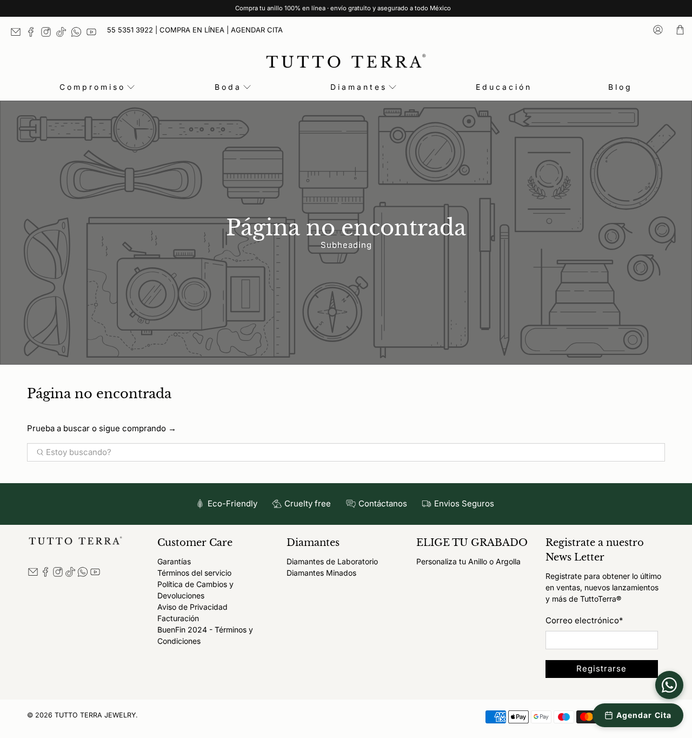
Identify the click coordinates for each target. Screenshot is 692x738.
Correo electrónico (584, 620)
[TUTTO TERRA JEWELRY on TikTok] (63, 34)
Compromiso (92, 86)
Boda (228, 86)
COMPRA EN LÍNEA (191, 29)
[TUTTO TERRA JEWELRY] (346, 60)
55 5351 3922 (130, 29)
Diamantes (358, 86)
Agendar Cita (643, 715)
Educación (504, 86)
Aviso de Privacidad (192, 606)
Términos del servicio (194, 572)
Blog (620, 86)
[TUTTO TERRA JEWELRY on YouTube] (94, 34)
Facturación (178, 618)
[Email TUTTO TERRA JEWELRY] (18, 34)
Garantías (174, 561)
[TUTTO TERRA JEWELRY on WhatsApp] (78, 34)
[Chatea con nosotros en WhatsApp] (669, 685)
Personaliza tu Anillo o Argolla (468, 561)
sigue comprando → (137, 428)
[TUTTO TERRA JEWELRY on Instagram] (48, 34)
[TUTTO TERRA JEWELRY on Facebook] (33, 34)
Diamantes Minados (321, 572)
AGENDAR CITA (257, 29)
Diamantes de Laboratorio (332, 561)
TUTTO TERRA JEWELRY (95, 715)
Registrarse (601, 668)
